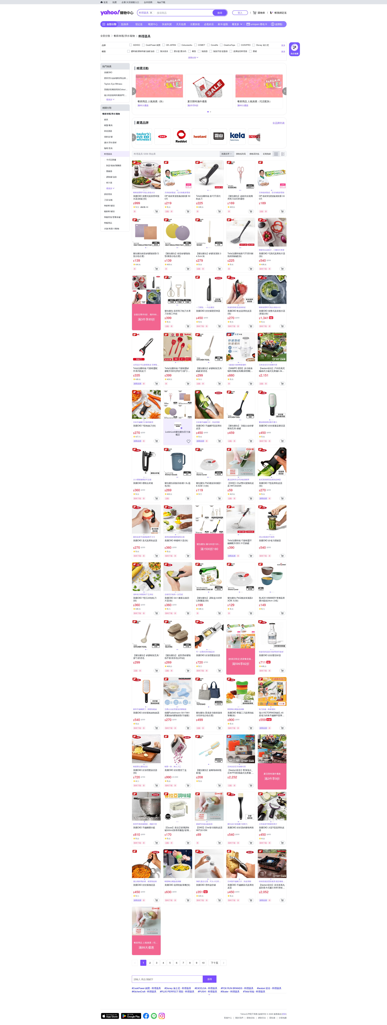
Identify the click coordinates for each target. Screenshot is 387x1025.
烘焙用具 (108, 194)
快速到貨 (167, 24)
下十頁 (214, 962)
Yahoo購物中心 (116, 12)
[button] (134, 91)
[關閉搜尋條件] (151, 13)
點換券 (124, 24)
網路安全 (262, 1017)
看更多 (235, 24)
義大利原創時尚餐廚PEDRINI (117, 95)
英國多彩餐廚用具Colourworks (117, 89)
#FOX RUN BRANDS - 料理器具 (237, 988)
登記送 (139, 24)
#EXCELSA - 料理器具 (206, 988)
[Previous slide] (134, 175)
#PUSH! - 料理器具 (207, 991)
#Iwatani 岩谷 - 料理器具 (269, 988)
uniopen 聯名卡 (259, 24)
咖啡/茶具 (108, 148)
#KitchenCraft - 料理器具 (144, 991)
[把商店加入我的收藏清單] (188, 441)
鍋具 (106, 119)
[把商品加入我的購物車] (156, 211)
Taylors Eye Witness (113, 83)
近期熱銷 (267, 153)
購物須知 (251, 1017)
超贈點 (278, 24)
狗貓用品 (108, 222)
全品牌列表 (279, 123)
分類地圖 (283, 1017)
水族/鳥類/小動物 (111, 228)
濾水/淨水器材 (110, 142)
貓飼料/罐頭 (109, 211)
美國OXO (108, 72)
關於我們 (239, 1017)
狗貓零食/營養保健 (112, 217)
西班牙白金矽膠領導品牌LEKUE (117, 78)
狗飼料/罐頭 (109, 205)
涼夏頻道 (195, 24)
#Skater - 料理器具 (230, 991)
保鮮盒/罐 (108, 136)
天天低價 (181, 24)
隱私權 (272, 1017)
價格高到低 (254, 153)
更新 (284, 1013)
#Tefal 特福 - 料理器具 (254, 991)
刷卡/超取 (223, 24)
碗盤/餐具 (108, 125)
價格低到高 (241, 153)
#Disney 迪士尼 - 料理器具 (177, 988)
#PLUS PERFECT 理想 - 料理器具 (177, 991)
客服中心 (228, 1017)
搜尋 (209, 979)
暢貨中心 (153, 24)
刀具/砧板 (108, 199)
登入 (240, 12)
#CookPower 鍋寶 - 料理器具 (146, 988)
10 (203, 962)
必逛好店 (209, 24)
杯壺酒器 (108, 130)
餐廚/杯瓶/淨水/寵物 (111, 113)
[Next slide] (159, 175)
